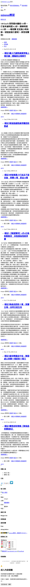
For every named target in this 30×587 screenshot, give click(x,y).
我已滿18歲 (4, 584)
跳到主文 (3, 19)
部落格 (6, 44)
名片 (5, 46)
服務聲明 (18, 563)
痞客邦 (11, 110)
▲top (2, 116)
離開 (9, 584)
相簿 (5, 42)
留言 (15, 110)
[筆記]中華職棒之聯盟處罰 (18, 113)
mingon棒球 (8, 15)
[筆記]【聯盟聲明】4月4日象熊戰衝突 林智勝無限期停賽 (16, 236)
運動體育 (14, 39)
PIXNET (8, 561)
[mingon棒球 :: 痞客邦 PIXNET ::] (17, 533)
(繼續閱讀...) (4, 107)
